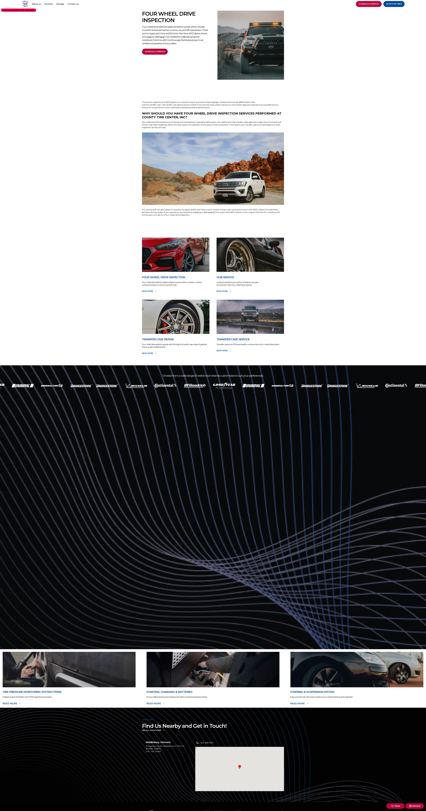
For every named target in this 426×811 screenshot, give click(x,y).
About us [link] (36, 4)
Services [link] (48, 4)
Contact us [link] (73, 4)
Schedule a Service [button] (369, 4)
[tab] (164, 753)
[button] (25, 4)
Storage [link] (60, 4)
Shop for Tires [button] (394, 4)
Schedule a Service (155, 52)
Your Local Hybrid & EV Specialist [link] (18, 10)
